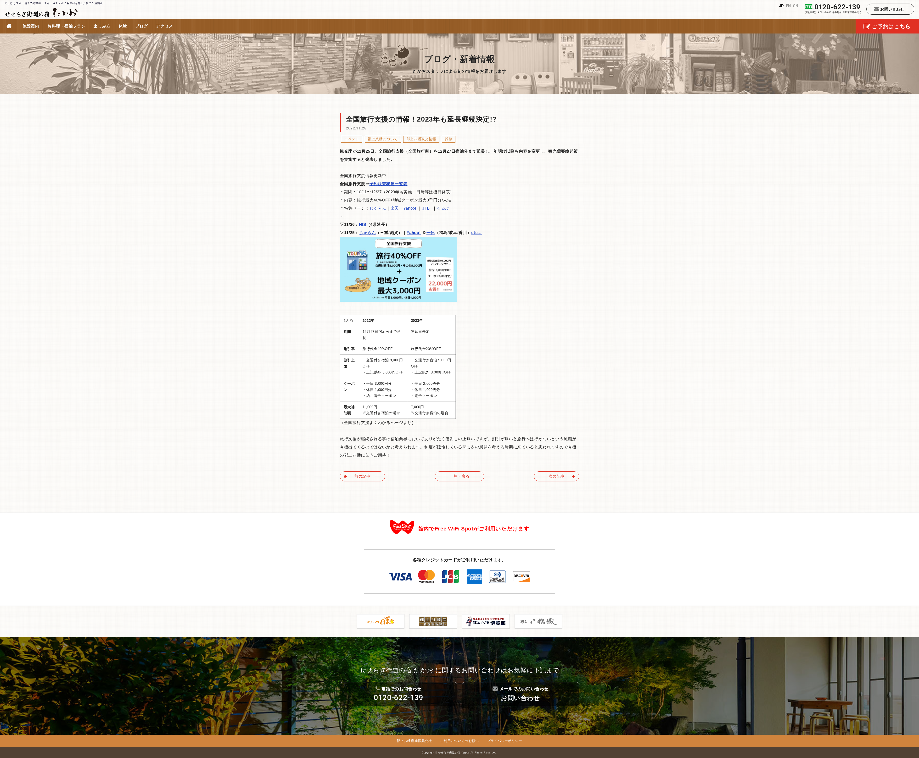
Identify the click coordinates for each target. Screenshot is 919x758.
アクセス (164, 26)
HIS (362, 224)
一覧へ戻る (459, 476)
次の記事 (557, 476)
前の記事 (362, 476)
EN (788, 6)
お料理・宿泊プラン (66, 26)
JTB (426, 208)
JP (781, 6)
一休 (430, 232)
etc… (476, 232)
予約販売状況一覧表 (389, 184)
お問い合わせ (892, 9)
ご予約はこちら (891, 26)
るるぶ (443, 208)
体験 (123, 26)
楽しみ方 (102, 26)
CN (795, 6)
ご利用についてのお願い (459, 741)
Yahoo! (409, 208)
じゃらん (378, 208)
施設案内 (30, 26)
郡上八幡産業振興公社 (414, 741)
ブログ (141, 26)
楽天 (395, 208)
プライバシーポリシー (504, 741)
